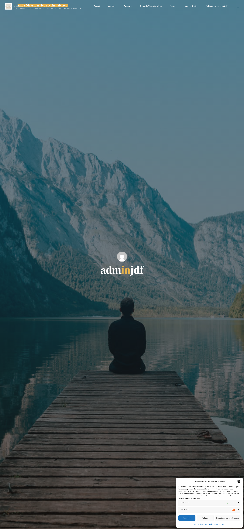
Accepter (187, 518)
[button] (239, 481)
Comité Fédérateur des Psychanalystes (40, 5)
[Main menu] (236, 6)
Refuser (205, 518)
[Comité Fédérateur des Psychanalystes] (8, 6)
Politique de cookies (200, 524)
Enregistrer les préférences (227, 518)
